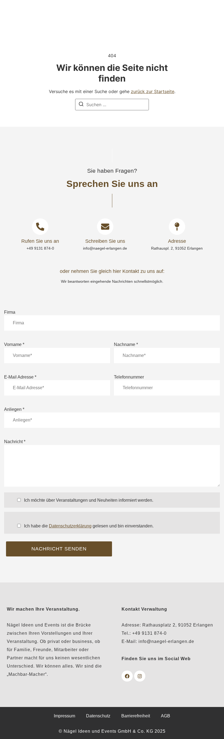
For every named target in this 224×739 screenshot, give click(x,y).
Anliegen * (14, 409)
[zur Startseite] (76, 16)
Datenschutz (98, 716)
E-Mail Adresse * (20, 377)
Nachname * (126, 344)
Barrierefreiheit (135, 716)
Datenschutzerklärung (70, 526)
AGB (165, 716)
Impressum (64, 716)
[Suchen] (81, 105)
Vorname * (14, 344)
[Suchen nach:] (112, 104)
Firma (9, 312)
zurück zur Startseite (152, 91)
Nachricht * (14, 442)
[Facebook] (127, 676)
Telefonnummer (129, 377)
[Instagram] (139, 676)
